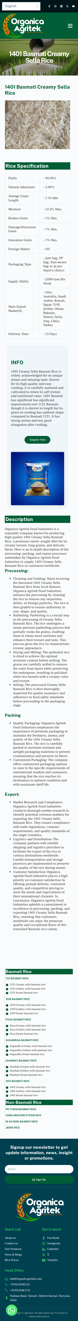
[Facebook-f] (49, 6)
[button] (70, 26)
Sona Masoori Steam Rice (23, 1115)
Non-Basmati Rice (24, 1102)
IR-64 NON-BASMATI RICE (22, 1121)
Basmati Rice (19, 971)
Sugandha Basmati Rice (22, 1040)
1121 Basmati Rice (17, 978)
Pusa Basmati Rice (18, 1019)
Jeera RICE (13, 1127)
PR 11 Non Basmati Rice (21, 1109)
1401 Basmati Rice (17, 1081)
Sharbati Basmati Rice (21, 1060)
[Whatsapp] (11, 1310)
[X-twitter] (67, 6)
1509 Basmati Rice (18, 999)
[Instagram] (55, 6)
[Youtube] (73, 6)
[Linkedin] (61, 6)
